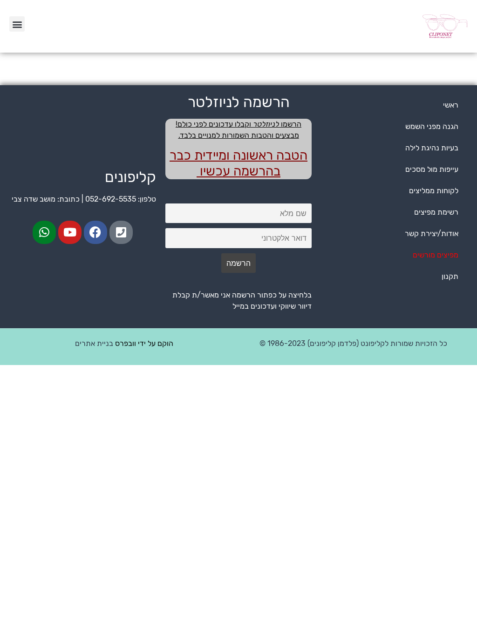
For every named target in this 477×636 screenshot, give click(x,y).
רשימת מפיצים (436, 212)
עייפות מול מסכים (431, 169)
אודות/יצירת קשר (431, 233)
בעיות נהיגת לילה (431, 147)
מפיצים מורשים (435, 254)
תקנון (450, 276)
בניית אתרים (94, 343)
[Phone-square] (121, 232)
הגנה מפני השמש (431, 126)
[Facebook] (95, 232)
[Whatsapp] (44, 232)
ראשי (450, 105)
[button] (17, 24)
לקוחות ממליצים (433, 190)
